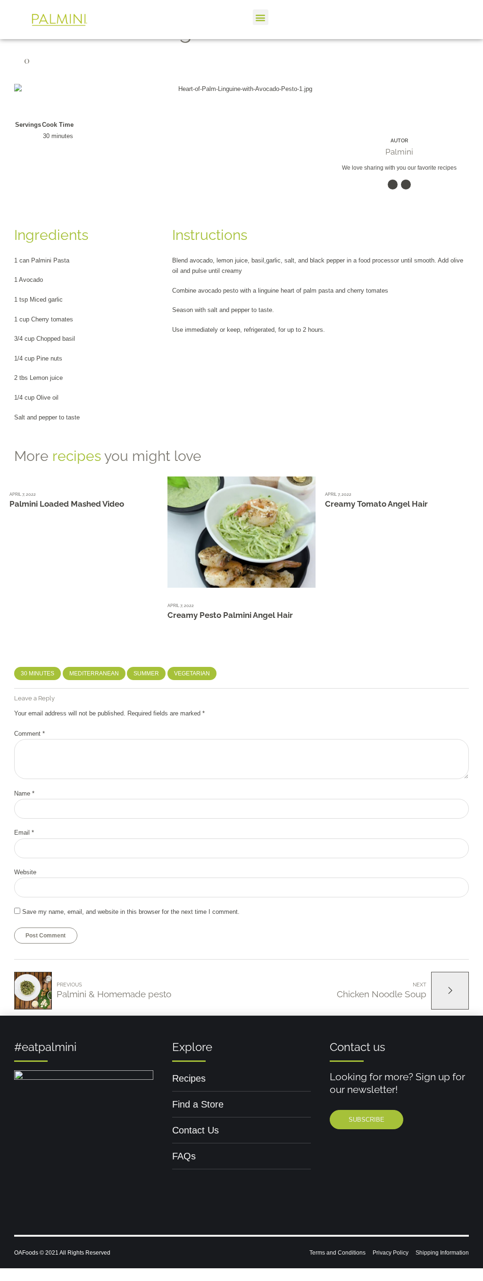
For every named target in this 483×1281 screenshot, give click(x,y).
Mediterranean (94, 673)
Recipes (189, 1078)
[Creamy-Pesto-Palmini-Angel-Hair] (241, 532)
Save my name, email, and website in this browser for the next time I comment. (131, 911)
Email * (24, 832)
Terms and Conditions (337, 1252)
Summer (146, 673)
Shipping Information (442, 1252)
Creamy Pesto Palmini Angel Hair (230, 615)
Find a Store (198, 1104)
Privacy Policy (390, 1252)
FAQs (184, 1156)
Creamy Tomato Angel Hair (376, 504)
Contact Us (195, 1130)
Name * (24, 793)
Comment (29, 733)
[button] (260, 17)
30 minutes (37, 673)
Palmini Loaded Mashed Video (66, 504)
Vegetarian (192, 673)
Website (25, 872)
